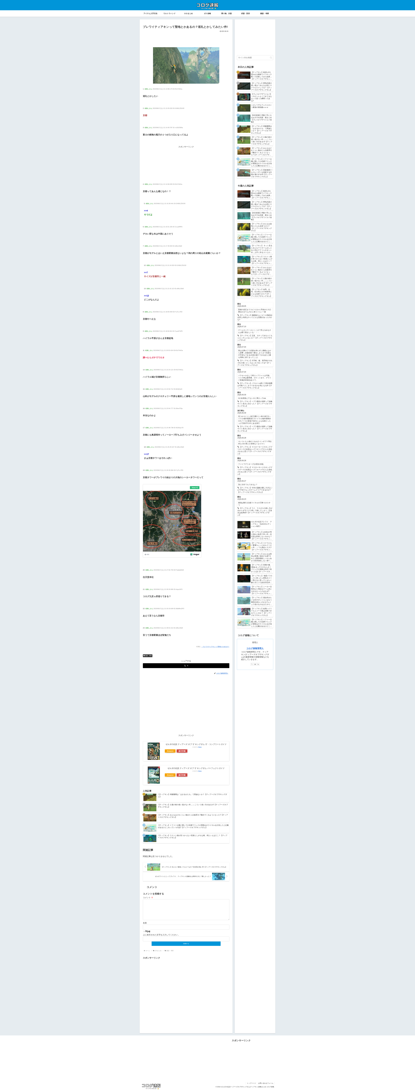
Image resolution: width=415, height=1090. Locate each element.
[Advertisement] (186, 39)
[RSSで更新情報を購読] (258, 664)
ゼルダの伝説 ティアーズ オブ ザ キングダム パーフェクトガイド (196, 768)
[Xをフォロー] (252, 664)
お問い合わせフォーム (265, 1083)
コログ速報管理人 (255, 648)
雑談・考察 (148, 655)
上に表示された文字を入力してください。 (161, 935)
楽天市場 (182, 751)
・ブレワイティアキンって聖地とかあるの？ (215, 646)
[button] (271, 57)
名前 (145, 923)
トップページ (251, 1083)
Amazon (170, 751)
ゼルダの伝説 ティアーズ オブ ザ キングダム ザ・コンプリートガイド (196, 744)
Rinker (200, 747)
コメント (148, 897)
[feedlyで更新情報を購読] (255, 664)
